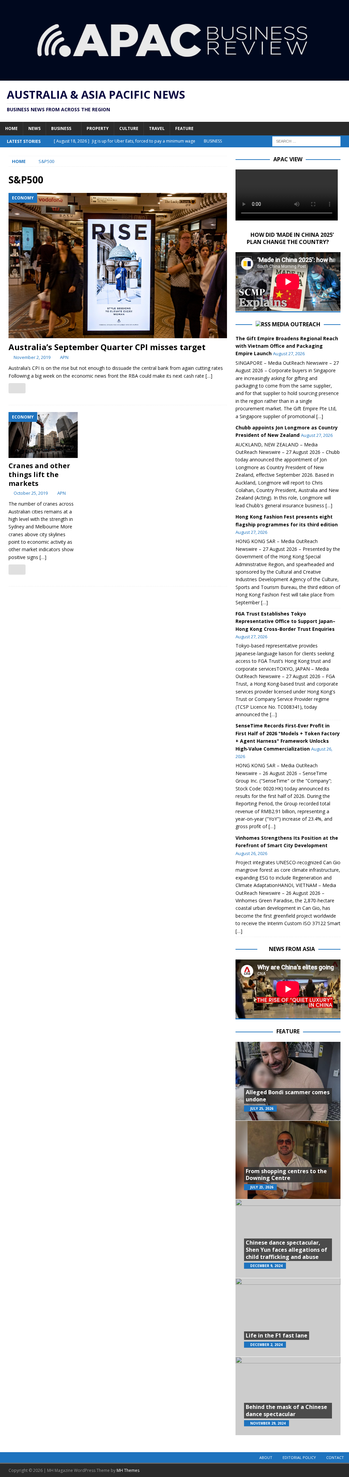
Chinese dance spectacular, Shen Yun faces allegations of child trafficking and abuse (286, 1250)
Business (61, 128)
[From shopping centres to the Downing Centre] (288, 1159)
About (265, 1457)
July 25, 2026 (261, 1108)
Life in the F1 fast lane (276, 1335)
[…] (209, 376)
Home (11, 128)
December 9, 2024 (266, 1265)
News (34, 128)
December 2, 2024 (266, 1344)
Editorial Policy (299, 1457)
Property (98, 128)
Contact (335, 1457)
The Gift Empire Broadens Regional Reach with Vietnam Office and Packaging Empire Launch (287, 346)
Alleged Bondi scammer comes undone (288, 1095)
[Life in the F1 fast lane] (288, 1317)
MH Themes (128, 1470)
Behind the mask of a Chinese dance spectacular (286, 1410)
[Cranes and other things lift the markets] (43, 435)
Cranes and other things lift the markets (39, 474)
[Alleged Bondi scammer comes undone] (288, 1081)
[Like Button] (17, 388)
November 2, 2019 (32, 357)
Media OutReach (296, 324)
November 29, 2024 (268, 1423)
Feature (184, 128)
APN (64, 357)
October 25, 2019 (31, 493)
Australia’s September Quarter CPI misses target (107, 346)
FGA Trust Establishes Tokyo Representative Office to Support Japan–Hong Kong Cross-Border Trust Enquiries (285, 621)
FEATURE (288, 1031)
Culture (128, 128)
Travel (157, 128)
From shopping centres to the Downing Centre (286, 1174)
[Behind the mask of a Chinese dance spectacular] (288, 1396)
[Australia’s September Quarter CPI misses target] (118, 265)
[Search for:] (306, 140)
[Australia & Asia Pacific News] (174, 76)
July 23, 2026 (261, 1187)
